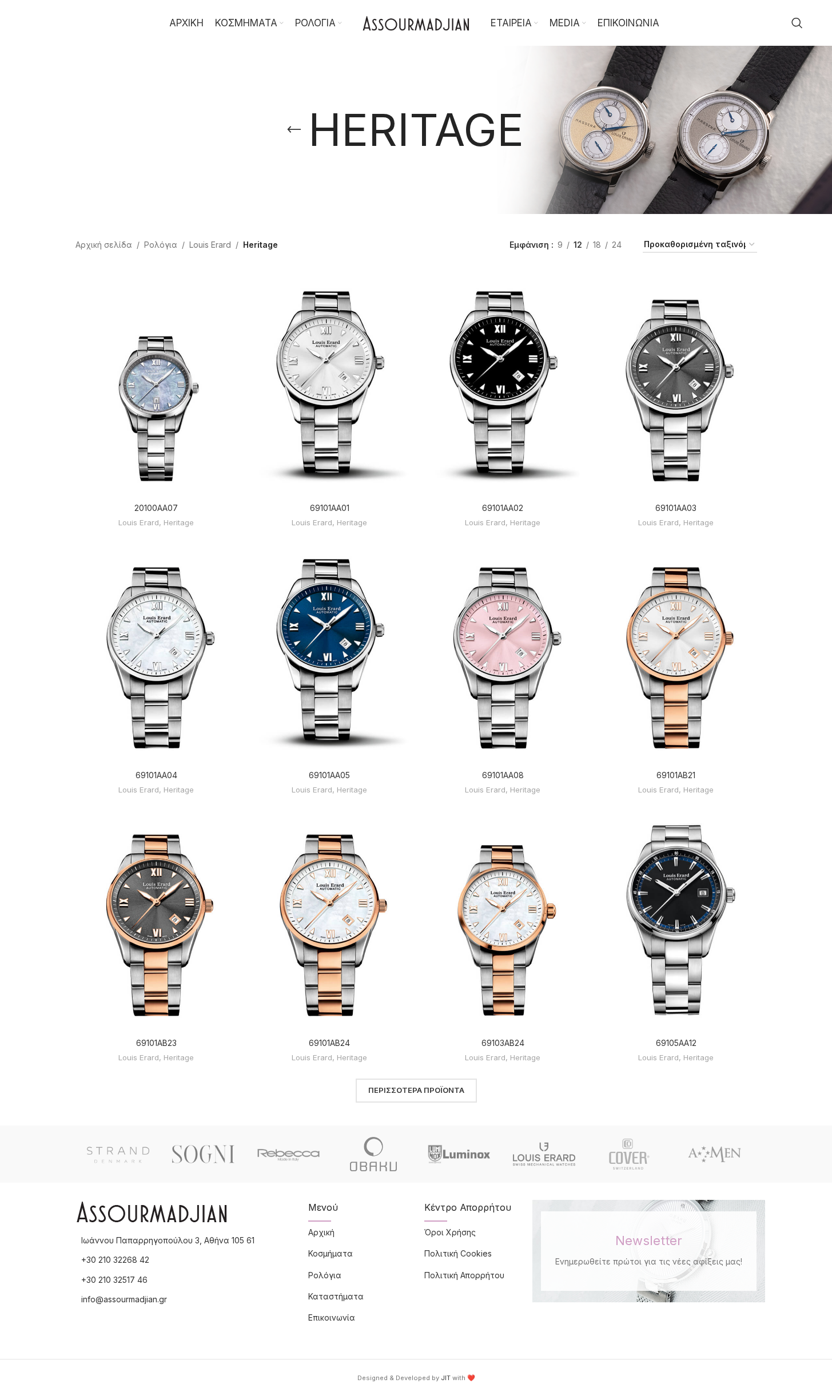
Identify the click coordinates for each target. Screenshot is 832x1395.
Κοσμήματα (330, 1253)
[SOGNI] (203, 1154)
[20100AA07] (156, 383)
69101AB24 (329, 1043)
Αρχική (321, 1232)
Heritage (179, 522)
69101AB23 (156, 1043)
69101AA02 (502, 508)
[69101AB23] (156, 918)
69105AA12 (676, 1043)
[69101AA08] (503, 651)
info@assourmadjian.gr (124, 1299)
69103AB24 (502, 1043)
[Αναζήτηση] (797, 22)
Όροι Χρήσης (450, 1232)
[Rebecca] (288, 1154)
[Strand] (118, 1154)
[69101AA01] (330, 383)
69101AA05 (329, 775)
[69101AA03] (676, 383)
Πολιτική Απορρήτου (464, 1275)
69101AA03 (675, 508)
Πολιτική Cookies (458, 1253)
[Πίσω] (294, 129)
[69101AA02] (503, 383)
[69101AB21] (676, 651)
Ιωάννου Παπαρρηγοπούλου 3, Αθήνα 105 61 (167, 1240)
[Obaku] (373, 1154)
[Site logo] (416, 22)
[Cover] (629, 1154)
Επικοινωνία (331, 1317)
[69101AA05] (330, 651)
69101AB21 (675, 775)
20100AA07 (156, 508)
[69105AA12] (676, 918)
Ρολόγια (160, 244)
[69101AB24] (330, 918)
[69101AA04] (156, 651)
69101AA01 (329, 508)
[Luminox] (458, 1154)
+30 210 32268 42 (115, 1260)
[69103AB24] (503, 918)
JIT (446, 1378)
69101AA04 (156, 775)
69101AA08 (503, 775)
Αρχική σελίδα (103, 244)
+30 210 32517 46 (114, 1280)
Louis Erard (210, 244)
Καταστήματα (336, 1296)
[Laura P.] (714, 1154)
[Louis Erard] (544, 1154)
